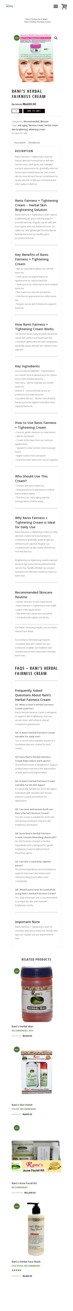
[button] (56, 38)
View (36, 991)
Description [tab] (20, 142)
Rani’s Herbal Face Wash (36, 19)
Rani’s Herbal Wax (22, 1026)
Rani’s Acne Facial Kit (24, 1183)
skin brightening (20, 129)
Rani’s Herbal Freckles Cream (37, 22)
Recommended (31, 121)
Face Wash (17, 1265)
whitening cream (37, 129)
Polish (15, 1109)
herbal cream (51, 125)
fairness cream (36, 125)
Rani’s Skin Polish (22, 1104)
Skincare (44, 121)
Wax (31, 1030)
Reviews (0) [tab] (34, 142)
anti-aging (22, 125)
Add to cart (34, 111)
